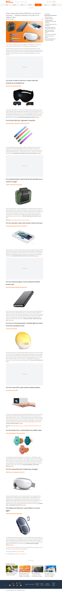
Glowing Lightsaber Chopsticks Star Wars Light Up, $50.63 (50, 21)
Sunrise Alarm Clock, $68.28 (50, 34)
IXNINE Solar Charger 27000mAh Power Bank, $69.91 (49, 31)
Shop (22, 4)
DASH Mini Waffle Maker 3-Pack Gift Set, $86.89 (50, 39)
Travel (14, 4)
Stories (38, 4)
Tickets (30, 4)
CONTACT (33, 584)
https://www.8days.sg (21, 553)
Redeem (54, 4)
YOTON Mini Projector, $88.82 (49, 36)
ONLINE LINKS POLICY (53, 584)
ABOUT (26, 584)
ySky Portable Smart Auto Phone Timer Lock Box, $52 (50, 28)
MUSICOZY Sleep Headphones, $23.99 (49, 18)
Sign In (54, 1)
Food (7, 4)
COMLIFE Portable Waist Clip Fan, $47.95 (50, 25)
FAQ (29, 584)
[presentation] (58, 571)
